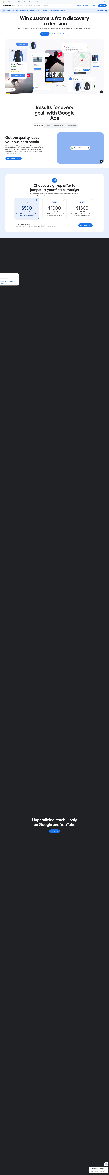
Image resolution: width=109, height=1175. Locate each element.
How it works (20, 5)
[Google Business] (3, 2)
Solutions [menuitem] (20, 1)
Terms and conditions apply (68, 195)
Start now (102, 5)
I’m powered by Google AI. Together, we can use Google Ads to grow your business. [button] (98, 1170)
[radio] (27, 208)
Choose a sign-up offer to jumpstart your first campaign (54, 187)
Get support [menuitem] (39, 1)
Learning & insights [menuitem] (29, 1)
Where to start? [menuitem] (12, 1)
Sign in (93, 5)
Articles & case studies (34, 5)
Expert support (46, 5)
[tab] (38, 126)
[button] (101, 91)
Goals (13, 5)
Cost (26, 5)
